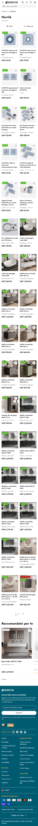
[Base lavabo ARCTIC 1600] (17, 643)
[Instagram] (13, 732)
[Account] (26, 2)
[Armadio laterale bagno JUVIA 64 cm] (28, 583)
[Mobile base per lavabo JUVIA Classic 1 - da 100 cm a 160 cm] (10, 583)
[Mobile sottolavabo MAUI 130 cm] (28, 297)
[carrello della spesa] (34, 2)
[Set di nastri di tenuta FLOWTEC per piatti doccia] (28, 114)
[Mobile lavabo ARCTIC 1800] (28, 475)
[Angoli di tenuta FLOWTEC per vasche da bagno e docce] (10, 189)
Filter (11, 26)
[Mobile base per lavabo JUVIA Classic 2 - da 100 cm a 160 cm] (28, 546)
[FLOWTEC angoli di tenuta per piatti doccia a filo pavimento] (28, 151)
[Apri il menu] (3, 2)
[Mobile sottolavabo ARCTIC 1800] (10, 439)
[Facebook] (17, 732)
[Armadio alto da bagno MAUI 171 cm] (10, 404)
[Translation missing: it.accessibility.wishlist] (30, 2)
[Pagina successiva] (22, 614)
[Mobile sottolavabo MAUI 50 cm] (28, 368)
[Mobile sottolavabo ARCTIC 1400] (28, 510)
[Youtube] (25, 732)
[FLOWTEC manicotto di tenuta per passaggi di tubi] (28, 39)
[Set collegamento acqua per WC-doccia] (10, 227)
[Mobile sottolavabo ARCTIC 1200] (28, 404)
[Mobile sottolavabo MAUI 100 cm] (10, 333)
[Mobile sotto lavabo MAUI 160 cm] (10, 297)
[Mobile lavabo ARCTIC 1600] (28, 439)
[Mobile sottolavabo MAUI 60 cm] (10, 368)
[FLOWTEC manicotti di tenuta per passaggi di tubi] (10, 39)
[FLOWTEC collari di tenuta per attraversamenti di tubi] (10, 151)
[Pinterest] (21, 732)
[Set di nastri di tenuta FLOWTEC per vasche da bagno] (10, 114)
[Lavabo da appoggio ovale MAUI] (28, 227)
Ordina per (29, 26)
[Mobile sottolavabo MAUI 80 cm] (28, 333)
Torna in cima (17, 815)
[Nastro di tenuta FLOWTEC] (28, 76)
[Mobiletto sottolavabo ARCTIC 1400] (10, 475)
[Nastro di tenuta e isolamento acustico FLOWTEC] (28, 189)
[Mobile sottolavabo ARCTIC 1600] (10, 510)
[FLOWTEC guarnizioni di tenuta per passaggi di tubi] (10, 76)
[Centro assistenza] (22, 2)
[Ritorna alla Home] (11, 2)
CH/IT (7, 790)
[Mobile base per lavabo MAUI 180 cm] (28, 262)
